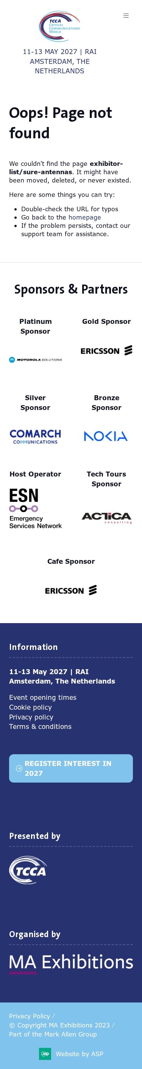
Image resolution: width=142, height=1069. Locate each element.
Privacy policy (31, 717)
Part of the (53, 1034)
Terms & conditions (40, 726)
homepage (85, 217)
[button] (126, 16)
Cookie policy (30, 707)
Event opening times (42, 697)
